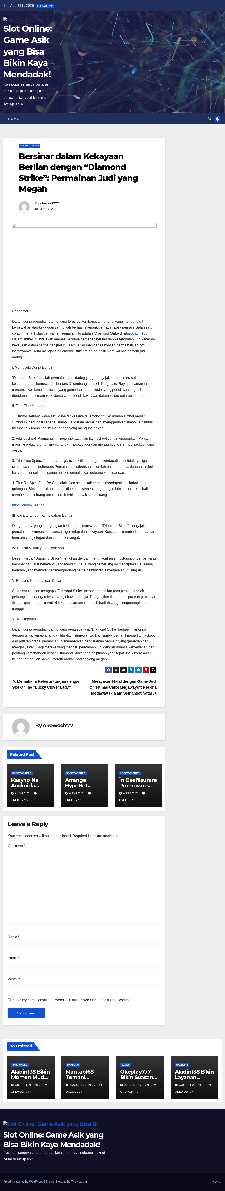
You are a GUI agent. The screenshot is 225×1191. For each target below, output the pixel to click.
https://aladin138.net (28, 505)
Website (14, 979)
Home (13, 119)
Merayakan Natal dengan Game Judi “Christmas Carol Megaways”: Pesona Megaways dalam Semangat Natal (122, 687)
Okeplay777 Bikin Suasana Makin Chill (138, 1077)
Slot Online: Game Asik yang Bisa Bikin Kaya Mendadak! (27, 51)
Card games (19, 1065)
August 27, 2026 (83, 1085)
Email (13, 958)
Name (13, 937)
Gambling (73, 1065)
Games (126, 1065)
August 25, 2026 (192, 1085)
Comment (16, 846)
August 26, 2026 (137, 1085)
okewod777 (49, 203)
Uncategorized (29, 146)
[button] (209, 119)
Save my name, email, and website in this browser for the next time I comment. (73, 1000)
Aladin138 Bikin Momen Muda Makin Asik (30, 1077)
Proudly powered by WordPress (23, 1181)
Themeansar (79, 1181)
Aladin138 (139, 333)
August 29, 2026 (28, 1085)
